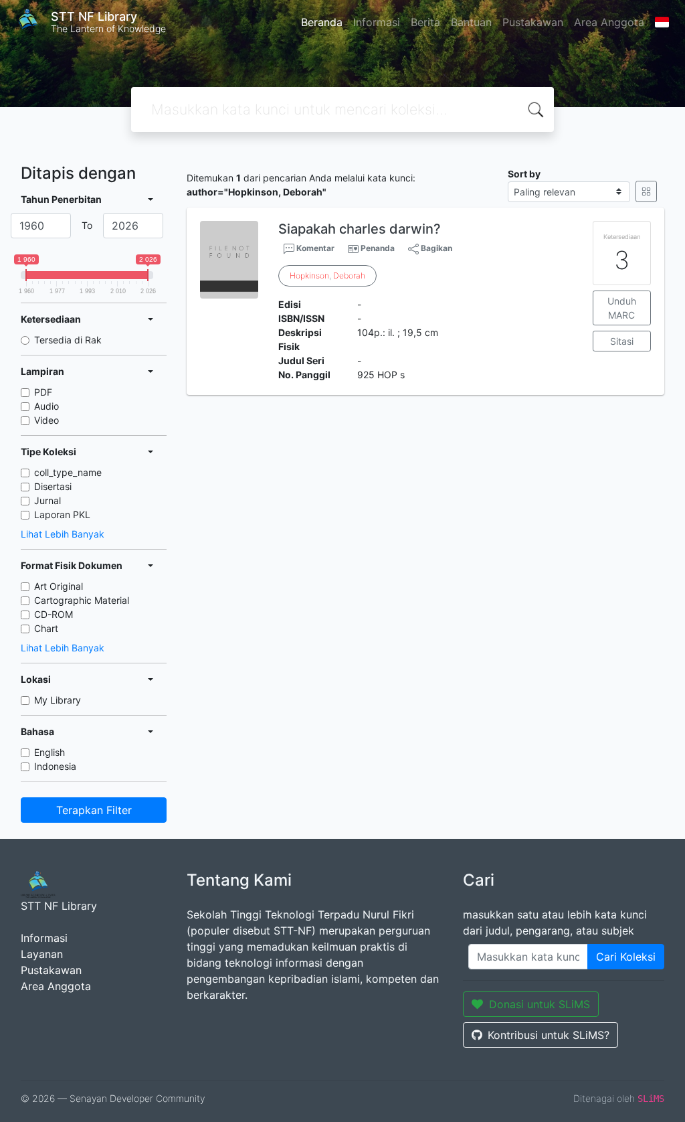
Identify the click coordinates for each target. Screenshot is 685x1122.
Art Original (58, 586)
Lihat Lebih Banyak (62, 534)
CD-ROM (53, 614)
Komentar (314, 248)
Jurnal (47, 500)
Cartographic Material (81, 600)
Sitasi (621, 341)
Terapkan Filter (94, 810)
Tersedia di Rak (68, 339)
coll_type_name (68, 472)
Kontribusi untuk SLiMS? (548, 1035)
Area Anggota (609, 22)
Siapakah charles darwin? (359, 229)
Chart (46, 628)
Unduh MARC (621, 308)
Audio (46, 406)
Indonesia (55, 766)
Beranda (321, 22)
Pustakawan (532, 22)
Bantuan (471, 22)
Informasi (376, 22)
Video (46, 420)
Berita (425, 22)
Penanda (378, 248)
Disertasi (53, 486)
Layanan (42, 954)
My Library (57, 700)
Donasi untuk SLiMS (539, 1004)
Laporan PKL (62, 514)
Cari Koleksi (626, 956)
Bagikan (435, 248)
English (49, 752)
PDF (43, 392)
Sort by (524, 173)
